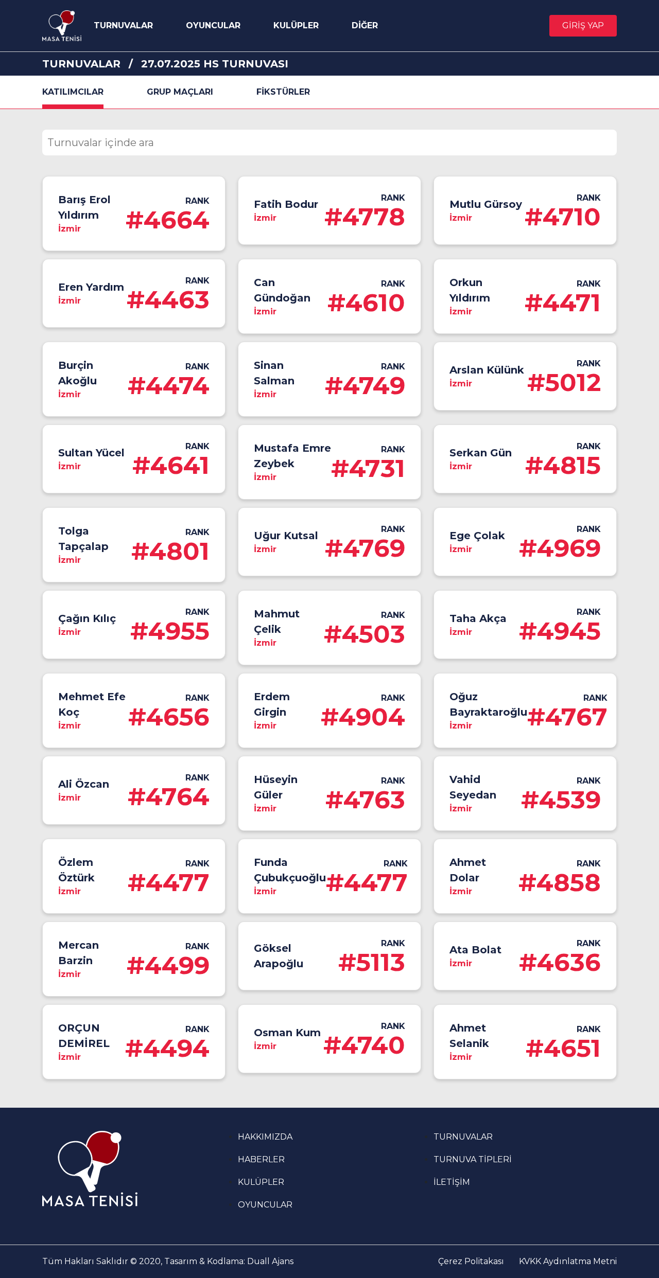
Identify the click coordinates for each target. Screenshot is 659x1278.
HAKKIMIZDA (265, 1137)
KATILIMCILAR (72, 92)
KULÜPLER (296, 25)
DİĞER (365, 25)
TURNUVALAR (123, 25)
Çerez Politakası (471, 1261)
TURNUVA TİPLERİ (472, 1159)
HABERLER (261, 1159)
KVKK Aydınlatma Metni (568, 1261)
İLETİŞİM (451, 1182)
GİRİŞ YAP (583, 25)
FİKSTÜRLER (283, 92)
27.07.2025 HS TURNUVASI (214, 64)
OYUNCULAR (213, 25)
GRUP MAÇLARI (180, 92)
